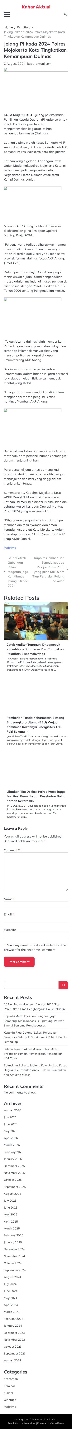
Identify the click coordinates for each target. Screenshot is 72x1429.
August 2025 (12, 1193)
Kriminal (9, 1386)
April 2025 (11, 1221)
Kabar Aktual (36, 6)
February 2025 (13, 1235)
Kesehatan (11, 1379)
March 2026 (12, 1145)
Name (9, 899)
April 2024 (11, 1305)
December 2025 (14, 1166)
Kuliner (8, 1393)
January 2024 (13, 1325)
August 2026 (12, 1110)
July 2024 (10, 1284)
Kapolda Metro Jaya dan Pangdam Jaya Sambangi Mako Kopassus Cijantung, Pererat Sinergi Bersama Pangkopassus (34, 1020)
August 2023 (12, 1360)
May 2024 (10, 1298)
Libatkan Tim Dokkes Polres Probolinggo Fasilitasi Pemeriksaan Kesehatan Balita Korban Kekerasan (36, 796)
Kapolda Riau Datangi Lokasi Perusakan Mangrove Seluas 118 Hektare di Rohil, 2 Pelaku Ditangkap (36, 1037)
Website (10, 930)
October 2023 (13, 1346)
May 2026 (10, 1131)
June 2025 (10, 1207)
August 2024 (12, 1277)
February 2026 (13, 1152)
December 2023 (14, 1333)
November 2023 (14, 1339)
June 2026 (10, 1124)
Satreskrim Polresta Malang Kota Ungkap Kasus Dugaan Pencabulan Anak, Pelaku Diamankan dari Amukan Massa (35, 1070)
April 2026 (11, 1138)
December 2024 (14, 1249)
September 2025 (15, 1187)
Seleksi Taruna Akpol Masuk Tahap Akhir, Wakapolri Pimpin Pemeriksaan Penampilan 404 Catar (33, 1053)
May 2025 (10, 1214)
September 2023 (15, 1353)
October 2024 (13, 1263)
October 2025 (13, 1179)
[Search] (63, 985)
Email (9, 914)
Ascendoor (29, 1423)
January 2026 (13, 1159)
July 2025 (10, 1200)
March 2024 (12, 1312)
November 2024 (14, 1256)
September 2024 (15, 1270)
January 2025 (13, 1242)
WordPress (57, 1423)
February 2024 (13, 1318)
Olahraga (10, 1400)
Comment (12, 850)
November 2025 (14, 1173)
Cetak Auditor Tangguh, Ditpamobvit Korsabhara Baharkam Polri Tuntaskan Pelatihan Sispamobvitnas (35, 649)
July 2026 (10, 1117)
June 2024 (10, 1291)
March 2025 (12, 1228)
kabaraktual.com (39, 63)
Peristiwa (10, 547)
